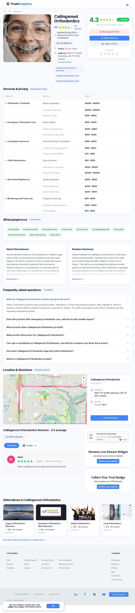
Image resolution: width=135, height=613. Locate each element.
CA (4, 11)
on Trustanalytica (54, 461)
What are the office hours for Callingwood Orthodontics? (35, 335)
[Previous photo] (7, 38)
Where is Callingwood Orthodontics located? (29, 359)
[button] (69, 48)
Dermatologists (65, 560)
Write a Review (111, 38)
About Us (115, 564)
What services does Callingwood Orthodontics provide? (34, 327)
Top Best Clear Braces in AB (67, 81)
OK (53, 606)
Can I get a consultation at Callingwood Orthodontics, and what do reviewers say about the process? (57, 343)
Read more (11, 279)
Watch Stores (64, 568)
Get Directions (65, 62)
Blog (113, 572)
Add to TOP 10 (111, 44)
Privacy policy (39, 594)
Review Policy (54, 594)
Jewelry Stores (47, 560)
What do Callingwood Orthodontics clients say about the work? (38, 299)
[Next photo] (47, 38)
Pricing (114, 568)
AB (9, 11)
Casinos (27, 568)
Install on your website (108, 461)
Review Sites (116, 580)
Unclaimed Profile (111, 32)
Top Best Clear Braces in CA (67, 76)
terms (10, 607)
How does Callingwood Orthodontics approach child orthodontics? (40, 351)
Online (26, 564)
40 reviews (78, 27)
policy (21, 607)
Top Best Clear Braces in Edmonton (66, 69)
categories (12, 553)
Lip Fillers (45, 564)
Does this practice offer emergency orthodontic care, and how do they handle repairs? (50, 319)
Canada (10, 564)
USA (8, 560)
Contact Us (115, 576)
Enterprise (115, 560)
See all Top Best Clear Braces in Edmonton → (24, 540)
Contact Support (119, 594)
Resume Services (66, 564)
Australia (10, 568)
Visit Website (65, 43)
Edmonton (17, 11)
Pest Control (46, 568)
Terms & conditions (22, 594)
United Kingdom (30, 560)
